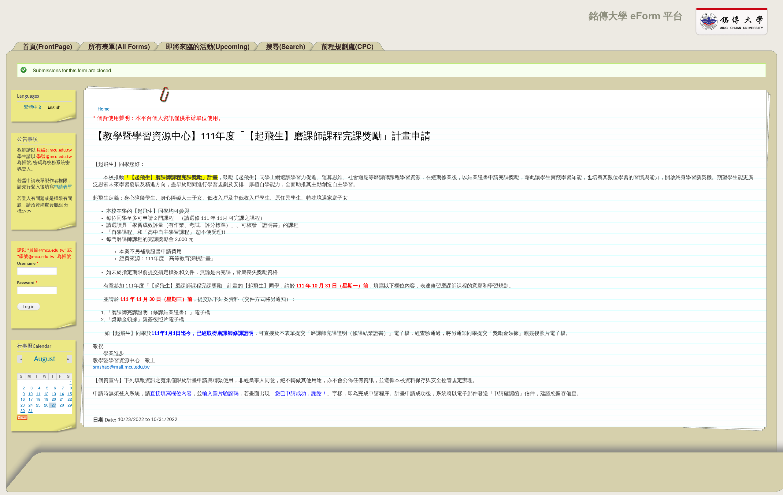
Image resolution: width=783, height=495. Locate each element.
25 (38, 405)
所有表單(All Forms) (119, 46)
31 (30, 410)
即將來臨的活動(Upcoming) (208, 46)
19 (46, 399)
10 (30, 393)
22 (70, 399)
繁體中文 (33, 107)
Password (27, 283)
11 (38, 393)
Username (28, 264)
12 (46, 393)
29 (70, 405)
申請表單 (63, 187)
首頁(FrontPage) (47, 46)
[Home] (734, 21)
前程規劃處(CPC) (347, 46)
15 (70, 393)
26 (46, 405)
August (44, 359)
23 (22, 405)
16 (22, 399)
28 (62, 405)
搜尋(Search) (285, 46)
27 (54, 405)
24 (30, 405)
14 (62, 393)
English (54, 107)
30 (22, 410)
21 (62, 399)
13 (54, 393)
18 (38, 399)
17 (30, 399)
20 (54, 399)
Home (103, 108)
